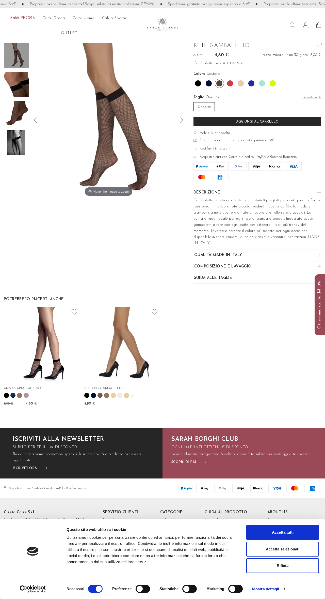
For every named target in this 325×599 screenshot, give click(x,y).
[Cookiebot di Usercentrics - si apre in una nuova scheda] (33, 589)
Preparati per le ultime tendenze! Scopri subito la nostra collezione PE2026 (84, 4)
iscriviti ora (25, 468)
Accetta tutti (283, 532)
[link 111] (12, 395)
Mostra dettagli (265, 589)
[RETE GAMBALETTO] (16, 56)
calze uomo (83, 18)
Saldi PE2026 (22, 18)
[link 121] (100, 395)
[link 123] (113, 395)
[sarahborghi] (162, 24)
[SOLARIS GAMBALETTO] (122, 345)
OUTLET (69, 33)
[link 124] (119, 395)
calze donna (53, 18)
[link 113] (26, 395)
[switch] (143, 589)
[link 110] (6, 395)
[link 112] (19, 395)
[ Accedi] (305, 25)
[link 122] (106, 395)
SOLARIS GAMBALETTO (104, 388)
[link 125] (126, 395)
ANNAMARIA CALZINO (22, 388)
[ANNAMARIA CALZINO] (42, 345)
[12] (35, 120)
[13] (182, 120)
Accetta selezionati (282, 549)
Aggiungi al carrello (257, 121)
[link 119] (86, 395)
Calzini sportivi (115, 18)
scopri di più (183, 462)
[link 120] (93, 395)
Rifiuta (282, 565)
